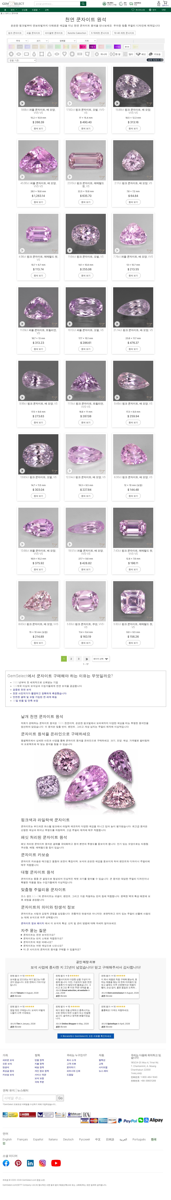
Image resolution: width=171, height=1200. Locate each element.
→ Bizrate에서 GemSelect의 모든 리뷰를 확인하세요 (85, 1036)
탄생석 (6, 1067)
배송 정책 (39, 1067)
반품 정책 (39, 1060)
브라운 (35, 47)
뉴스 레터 (103, 1071)
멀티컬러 (66, 47)
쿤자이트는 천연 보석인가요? (39, 934)
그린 (58, 47)
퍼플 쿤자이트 (92, 47)
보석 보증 (39, 1078)
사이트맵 (103, 1067)
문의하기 (71, 1067)
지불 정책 (39, 1063)
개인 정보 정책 (42, 1071)
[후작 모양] (56, 54)
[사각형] (41, 54)
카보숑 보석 (8, 1074)
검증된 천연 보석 (22, 689)
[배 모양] (34, 54)
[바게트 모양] (79, 54)
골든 (42, 47)
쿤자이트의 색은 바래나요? (38, 942)
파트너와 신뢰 (73, 1071)
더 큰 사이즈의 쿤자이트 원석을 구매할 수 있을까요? (52, 949)
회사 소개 (71, 1060)
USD (164, 10)
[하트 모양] (64, 54)
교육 (47, 10)
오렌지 (74, 47)
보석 (14, 9)
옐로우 (135, 47)
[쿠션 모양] (72, 54)
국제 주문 (39, 1082)
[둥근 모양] (11, 54)
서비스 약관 (40, 1074)
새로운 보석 (8, 1060)
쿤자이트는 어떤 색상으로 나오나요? (43, 945)
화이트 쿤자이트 (127, 47)
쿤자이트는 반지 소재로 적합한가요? (43, 938)
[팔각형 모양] (26, 54)
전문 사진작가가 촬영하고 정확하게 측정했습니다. (40, 693)
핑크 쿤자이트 (83, 47)
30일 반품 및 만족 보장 (25, 700)
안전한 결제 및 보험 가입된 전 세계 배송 (35, 697)
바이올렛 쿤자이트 (117, 47)
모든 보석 (7, 1063)
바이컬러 (11, 47)
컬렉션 (102, 1060)
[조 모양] (49, 54)
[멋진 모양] (87, 54)
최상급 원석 (8, 1071)
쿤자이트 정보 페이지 (32, 923)
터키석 (109, 47)
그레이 (50, 47)
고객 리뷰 (71, 1063)
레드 (101, 47)
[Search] (83, 3)
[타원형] (18, 54)
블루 (27, 47)
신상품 (24, 10)
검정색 (20, 47)
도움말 (36, 9)
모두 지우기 (153, 60)
